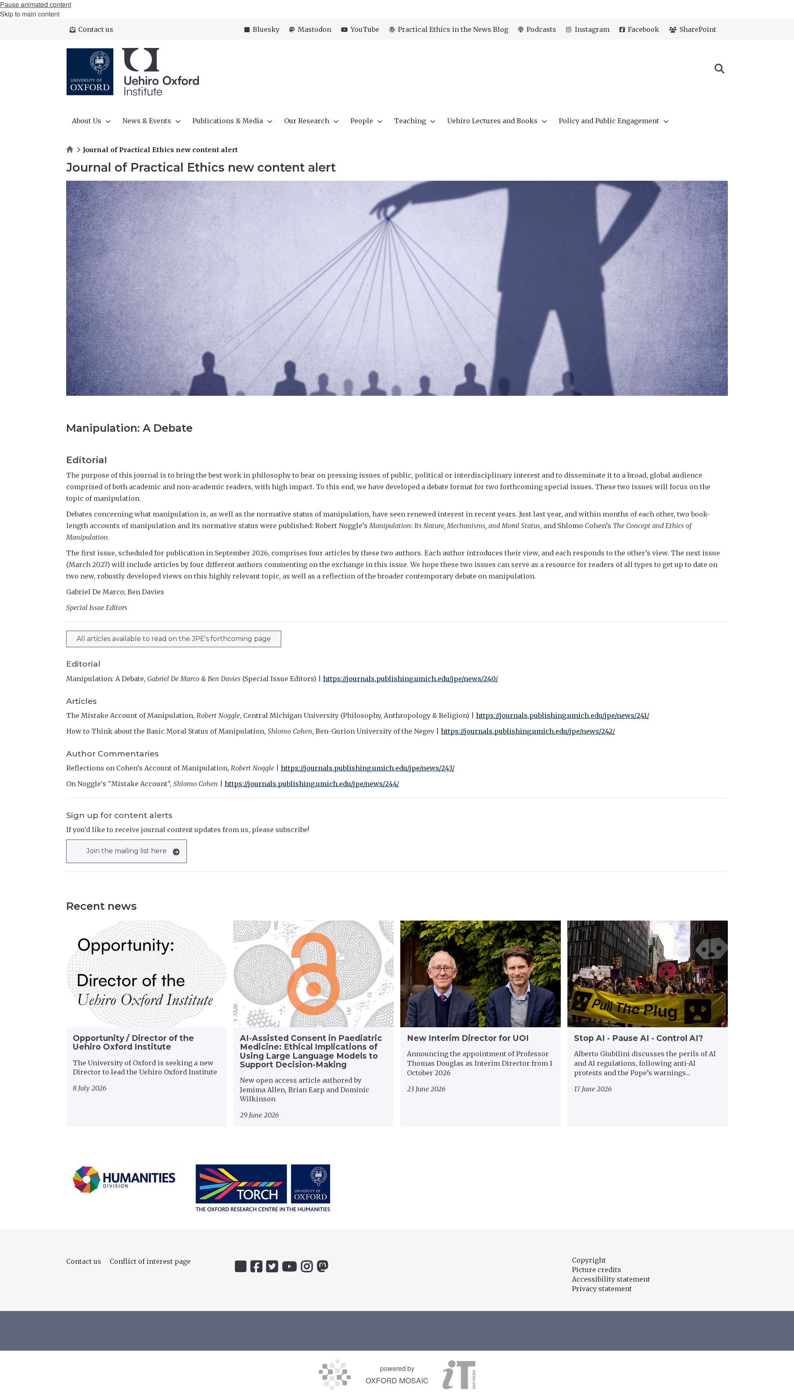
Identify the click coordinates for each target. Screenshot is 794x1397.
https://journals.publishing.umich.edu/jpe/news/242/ (528, 731)
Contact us (83, 1261)
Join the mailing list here (126, 851)
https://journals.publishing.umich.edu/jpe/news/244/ (312, 784)
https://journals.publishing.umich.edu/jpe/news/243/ (367, 768)
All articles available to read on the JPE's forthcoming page (174, 639)
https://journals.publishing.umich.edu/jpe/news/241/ (562, 715)
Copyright (589, 1260)
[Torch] (263, 1188)
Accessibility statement (611, 1279)
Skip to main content (30, 14)
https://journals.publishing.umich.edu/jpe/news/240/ (410, 679)
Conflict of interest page (150, 1261)
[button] (719, 68)
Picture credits (596, 1269)
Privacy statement (602, 1289)
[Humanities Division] (124, 1179)
